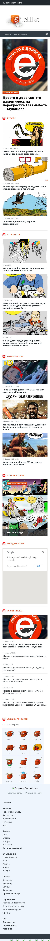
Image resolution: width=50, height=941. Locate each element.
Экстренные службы (12, 909)
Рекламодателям (20, 34)
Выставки (7, 844)
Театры (6, 841)
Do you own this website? (17, 566)
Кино (5, 834)
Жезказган (7, 890)
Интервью (7, 822)
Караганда (7, 880)
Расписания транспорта (14, 902)
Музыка (6, 838)
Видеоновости (9, 818)
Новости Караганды (12, 811)
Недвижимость (10, 857)
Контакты (7, 34)
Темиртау (7, 883)
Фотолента (8, 815)
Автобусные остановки (13, 906)
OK (38, 566)
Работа (6, 864)
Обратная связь (15, 793)
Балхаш (6, 886)
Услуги (6, 867)
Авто (5, 860)
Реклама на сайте (33, 793)
